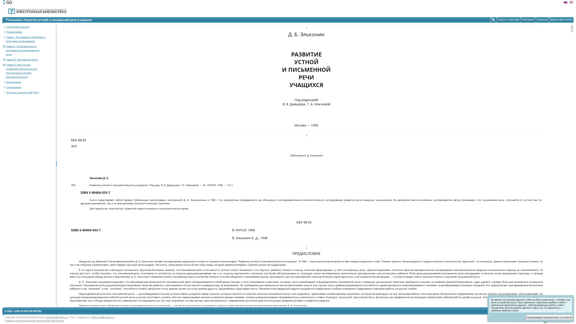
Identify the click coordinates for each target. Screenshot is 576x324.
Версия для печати (561, 19)
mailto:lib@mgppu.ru (56, 317)
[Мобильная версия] (4, 2)
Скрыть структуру (508, 19)
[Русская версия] (565, 2)
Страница (542, 19)
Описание (528, 19)
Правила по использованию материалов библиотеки (34, 320)
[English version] (571, 2)
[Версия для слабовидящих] (9, 2)
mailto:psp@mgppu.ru (103, 317)
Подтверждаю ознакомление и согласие (549, 317)
